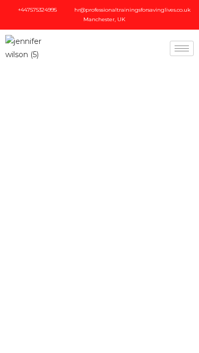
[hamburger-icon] (182, 48)
